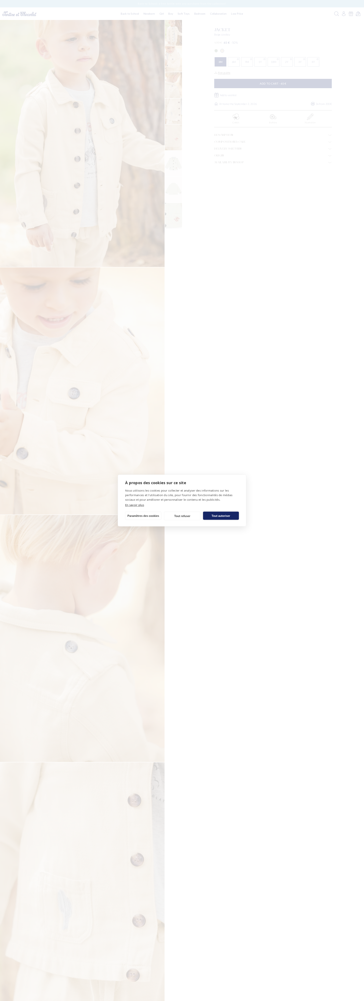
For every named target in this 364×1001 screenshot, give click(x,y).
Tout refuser (182, 515)
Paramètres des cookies (143, 515)
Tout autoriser (221, 515)
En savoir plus (134, 505)
